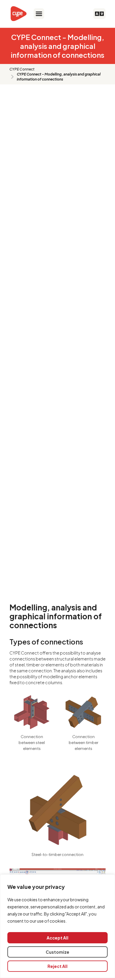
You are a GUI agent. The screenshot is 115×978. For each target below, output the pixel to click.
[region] (57, 926)
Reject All (57, 966)
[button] (39, 13)
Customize (57, 952)
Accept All (57, 937)
